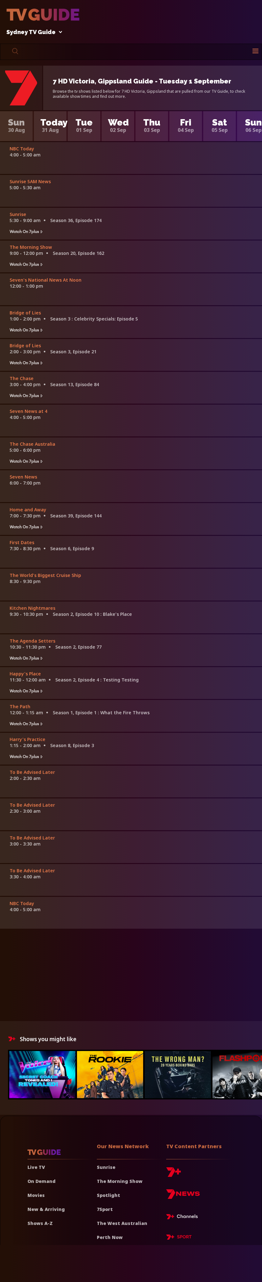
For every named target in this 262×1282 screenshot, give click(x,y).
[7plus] (173, 1174)
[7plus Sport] (179, 1238)
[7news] (183, 1196)
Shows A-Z (40, 1223)
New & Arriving (46, 1209)
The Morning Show (120, 1181)
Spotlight (108, 1195)
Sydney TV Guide (31, 32)
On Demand (41, 1181)
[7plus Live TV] (183, 1217)
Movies (36, 1195)
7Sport (105, 1209)
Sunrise (106, 1167)
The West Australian (122, 1223)
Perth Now (110, 1237)
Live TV (36, 1167)
